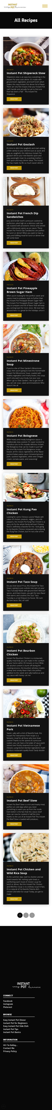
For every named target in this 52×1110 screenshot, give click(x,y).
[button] (45, 6)
